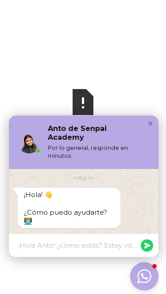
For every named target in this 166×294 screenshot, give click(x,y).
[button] (150, 123)
